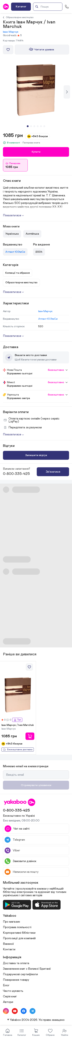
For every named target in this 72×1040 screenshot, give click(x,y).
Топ (19, 720)
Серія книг (10, 996)
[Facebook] (24, 1011)
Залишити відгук (36, 455)
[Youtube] (15, 1011)
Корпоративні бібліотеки (19, 932)
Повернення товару (16, 979)
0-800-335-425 (16, 474)
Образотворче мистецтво (19, 17)
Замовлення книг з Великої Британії (27, 968)
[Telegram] (32, 1011)
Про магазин (11, 921)
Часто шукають (13, 990)
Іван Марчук (10, 31)
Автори (8, 1002)
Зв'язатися (53, 471)
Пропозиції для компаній (19, 938)
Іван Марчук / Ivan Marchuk (17, 725)
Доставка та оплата (16, 963)
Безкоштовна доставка (19, 749)
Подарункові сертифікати (20, 974)
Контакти (9, 949)
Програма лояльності (17, 927)
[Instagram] (6, 1011)
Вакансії (8, 943)
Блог (6, 985)
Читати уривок (44, 49)
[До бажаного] (8, 49)
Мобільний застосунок (20, 882)
